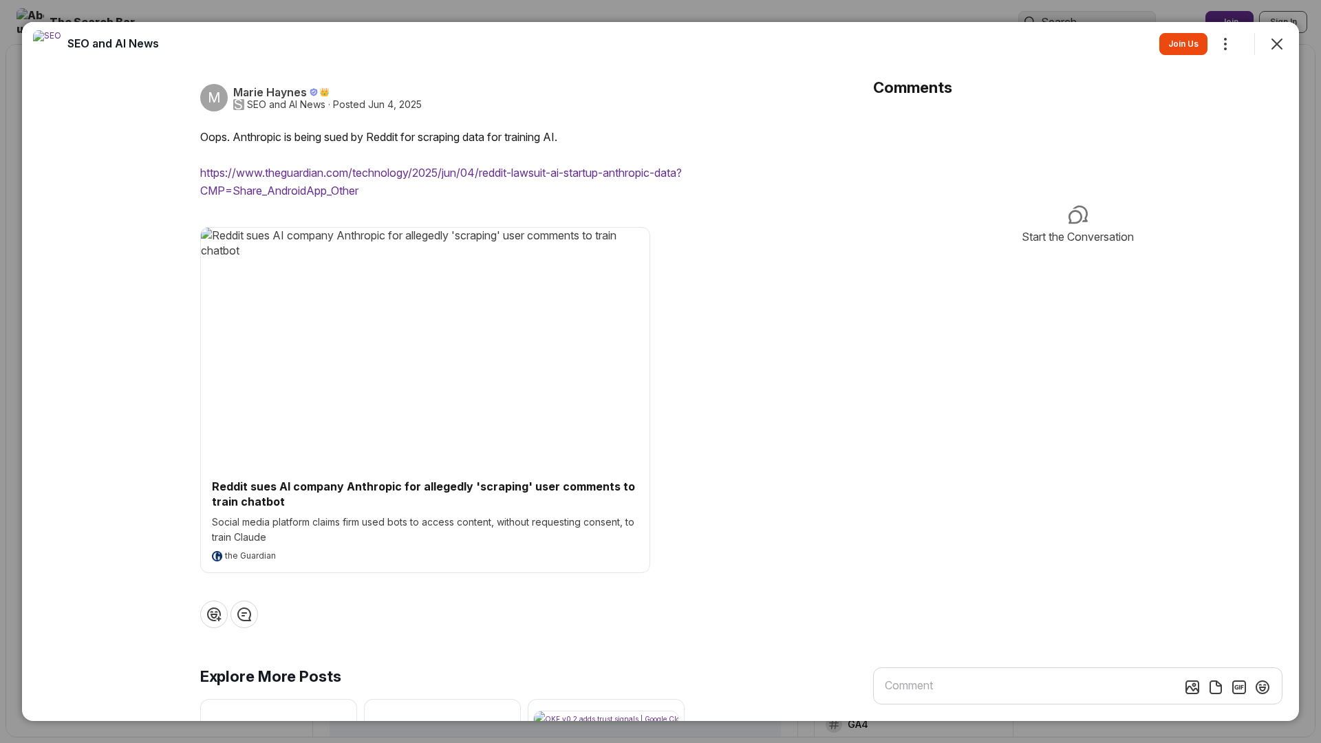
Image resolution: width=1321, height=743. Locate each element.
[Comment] (244, 614)
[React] (214, 614)
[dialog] (660, 371)
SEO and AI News (286, 104)
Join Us (1183, 44)
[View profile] (47, 44)
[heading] (113, 43)
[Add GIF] (1239, 687)
